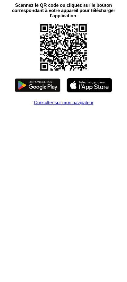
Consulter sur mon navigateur (63, 102)
